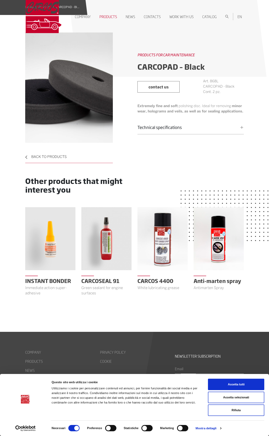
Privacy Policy (113, 352)
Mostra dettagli (206, 428)
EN (239, 16)
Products (108, 16)
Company (83, 16)
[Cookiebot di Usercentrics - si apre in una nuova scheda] (25, 428)
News (130, 16)
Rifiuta (236, 410)
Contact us (158, 87)
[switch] (110, 428)
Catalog (209, 16)
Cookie (106, 361)
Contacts (152, 16)
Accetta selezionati (236, 397)
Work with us (181, 16)
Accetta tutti (236, 384)
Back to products (49, 157)
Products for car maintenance (166, 54)
